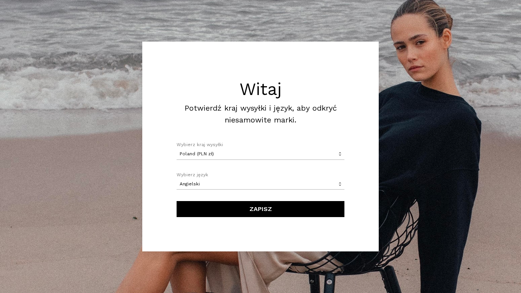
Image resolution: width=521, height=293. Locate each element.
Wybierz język (192, 174)
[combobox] (260, 154)
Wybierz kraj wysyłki (200, 144)
